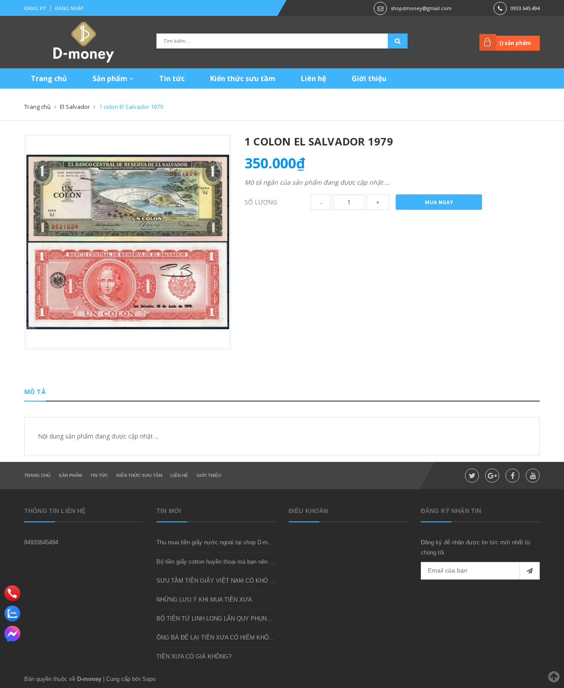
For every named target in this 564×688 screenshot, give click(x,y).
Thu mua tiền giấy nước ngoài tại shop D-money (218, 542)
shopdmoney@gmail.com (421, 8)
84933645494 (41, 542)
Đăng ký (35, 8)
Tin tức (172, 78)
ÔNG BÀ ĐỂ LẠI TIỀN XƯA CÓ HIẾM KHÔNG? (218, 637)
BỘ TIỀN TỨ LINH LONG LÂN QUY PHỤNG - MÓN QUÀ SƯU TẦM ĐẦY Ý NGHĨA (263, 618)
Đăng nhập (69, 8)
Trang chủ (49, 78)
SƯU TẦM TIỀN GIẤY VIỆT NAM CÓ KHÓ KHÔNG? (224, 580)
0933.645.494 (525, 8)
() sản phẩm (515, 43)
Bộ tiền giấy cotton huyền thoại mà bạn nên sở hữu (222, 561)
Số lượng (261, 202)
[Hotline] (12, 593)
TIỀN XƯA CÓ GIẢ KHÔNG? (193, 656)
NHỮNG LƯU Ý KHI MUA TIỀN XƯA (204, 599)
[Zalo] (12, 613)
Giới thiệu (369, 78)
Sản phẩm (111, 78)
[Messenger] (12, 634)
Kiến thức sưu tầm (242, 78)
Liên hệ (313, 78)
